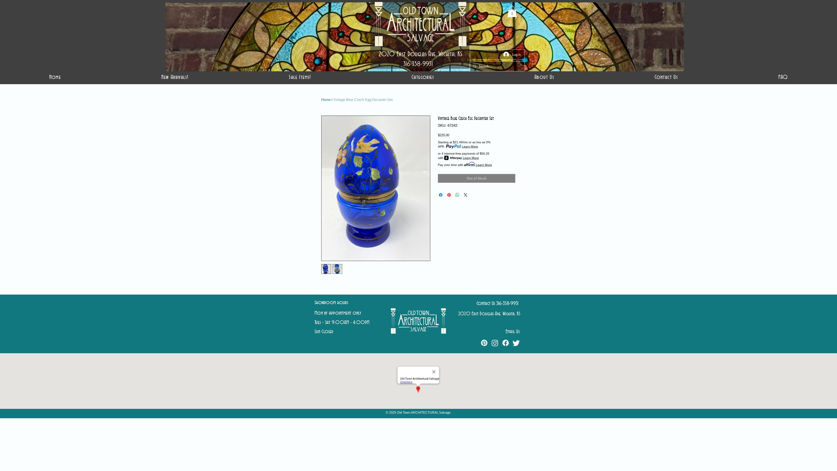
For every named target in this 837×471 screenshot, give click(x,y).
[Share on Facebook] (440, 195)
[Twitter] (516, 343)
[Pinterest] (484, 343)
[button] (422, 77)
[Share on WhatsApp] (457, 195)
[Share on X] (465, 195)
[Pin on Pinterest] (449, 195)
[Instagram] (495, 343)
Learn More (470, 146)
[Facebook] (505, 343)
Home (326, 100)
